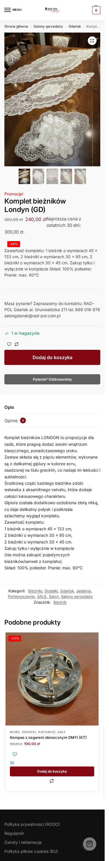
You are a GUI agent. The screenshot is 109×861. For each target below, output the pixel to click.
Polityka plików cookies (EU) (31, 851)
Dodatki (51, 591)
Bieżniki (35, 591)
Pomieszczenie (21, 596)
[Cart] (89, 844)
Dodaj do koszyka (52, 357)
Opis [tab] (9, 407)
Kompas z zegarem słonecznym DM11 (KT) (48, 737)
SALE (42, 596)
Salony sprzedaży (48, 26)
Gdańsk (75, 26)
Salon (54, 596)
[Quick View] (52, 763)
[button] (92, 40)
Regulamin (14, 833)
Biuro (15, 732)
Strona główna (16, 26)
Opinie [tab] (14, 420)
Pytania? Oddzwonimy (52, 379)
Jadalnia (83, 591)
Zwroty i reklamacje (23, 842)
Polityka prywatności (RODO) (32, 824)
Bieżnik (60, 602)
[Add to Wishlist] (9, 345)
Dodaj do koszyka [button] (52, 771)
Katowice (47, 732)
